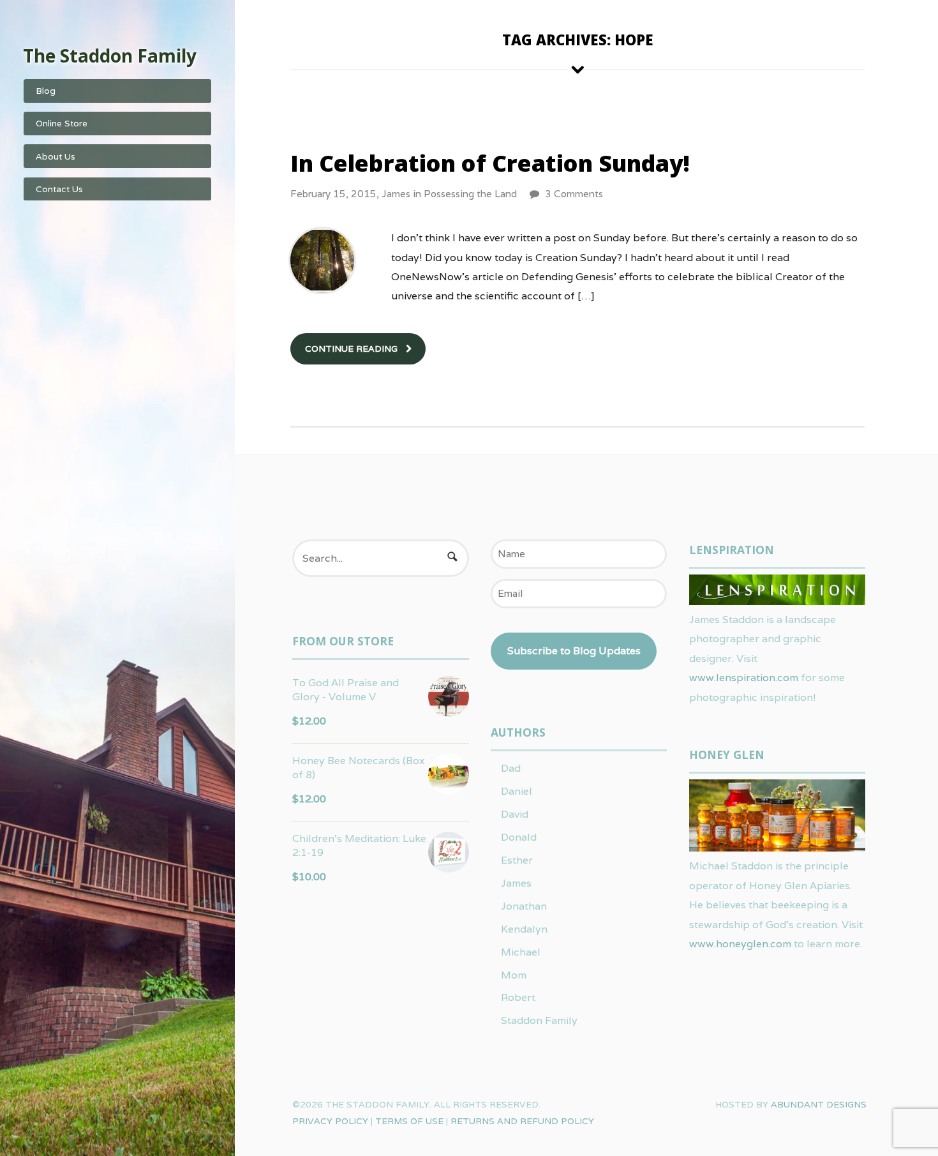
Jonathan (524, 906)
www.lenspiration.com (743, 677)
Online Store (61, 123)
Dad (511, 768)
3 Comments (574, 194)
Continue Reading (351, 348)
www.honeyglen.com (740, 943)
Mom (513, 975)
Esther (517, 860)
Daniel (516, 791)
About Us (55, 156)
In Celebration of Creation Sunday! (490, 163)
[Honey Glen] (777, 846)
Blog (46, 90)
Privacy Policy (330, 1121)
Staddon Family (539, 1020)
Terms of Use (409, 1121)
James (396, 194)
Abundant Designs (819, 1104)
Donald (519, 837)
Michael (520, 952)
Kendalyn (524, 929)
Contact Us (59, 189)
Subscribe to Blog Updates (574, 650)
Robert (518, 997)
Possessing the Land (470, 194)
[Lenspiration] (777, 600)
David (514, 814)
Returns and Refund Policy (522, 1121)
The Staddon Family (110, 55)
